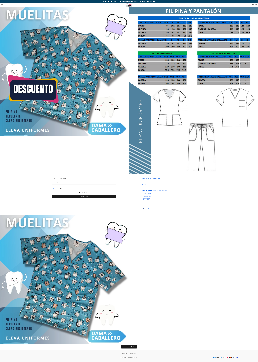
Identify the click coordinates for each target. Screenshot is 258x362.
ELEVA (125, 357)
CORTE (54, 182)
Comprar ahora (84, 196)
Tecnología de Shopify (133, 357)
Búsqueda (124, 353)
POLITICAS (133, 353)
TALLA (53, 186)
